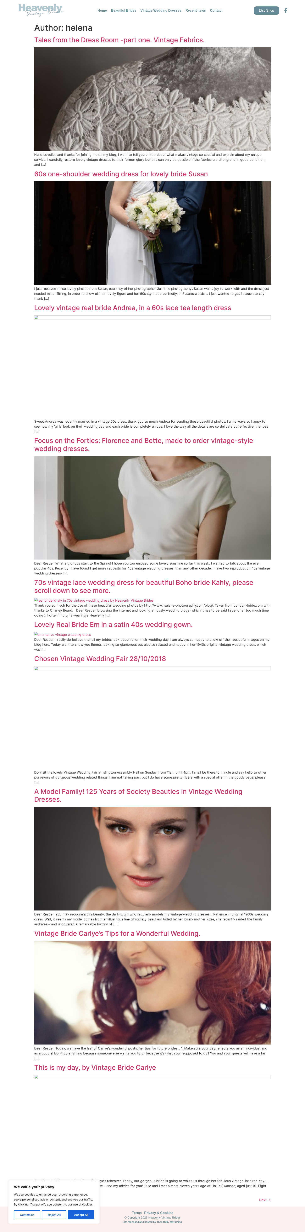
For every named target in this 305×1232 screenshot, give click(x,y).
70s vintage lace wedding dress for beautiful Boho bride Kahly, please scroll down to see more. (143, 586)
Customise (27, 1214)
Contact (216, 10)
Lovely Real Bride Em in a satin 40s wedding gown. (113, 624)
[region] (54, 1202)
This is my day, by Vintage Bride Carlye (95, 1067)
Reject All (54, 1214)
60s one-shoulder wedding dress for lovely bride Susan (121, 174)
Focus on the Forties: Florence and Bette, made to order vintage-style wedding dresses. (143, 444)
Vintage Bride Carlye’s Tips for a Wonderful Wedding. (117, 933)
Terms (137, 1213)
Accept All (81, 1214)
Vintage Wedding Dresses (160, 10)
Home (102, 10)
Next (265, 1200)
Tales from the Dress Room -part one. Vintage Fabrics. (119, 40)
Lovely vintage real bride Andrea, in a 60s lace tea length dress (132, 308)
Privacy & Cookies (158, 1213)
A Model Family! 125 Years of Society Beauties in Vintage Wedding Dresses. (138, 795)
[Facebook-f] (285, 10)
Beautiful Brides (123, 10)
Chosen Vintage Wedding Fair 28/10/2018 (100, 659)
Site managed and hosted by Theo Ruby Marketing (152, 1222)
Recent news (195, 10)
